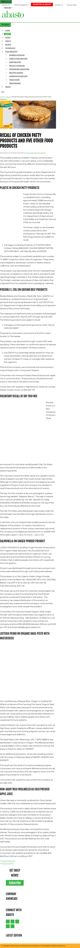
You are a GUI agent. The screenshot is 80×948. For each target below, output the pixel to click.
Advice (7, 37)
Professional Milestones (19, 69)
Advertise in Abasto (42, 4)
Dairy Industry (15, 62)
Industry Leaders (16, 73)
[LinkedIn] (12, 921)
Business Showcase (17, 55)
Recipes (8, 44)
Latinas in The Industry (18, 76)
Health (8, 41)
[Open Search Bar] (3, 92)
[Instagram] (17, 921)
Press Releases (15, 83)
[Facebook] (12, 926)
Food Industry (11, 52)
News (7, 34)
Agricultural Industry (18, 59)
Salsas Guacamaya (8, 861)
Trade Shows (14, 80)
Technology (10, 48)
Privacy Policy (72, 5)
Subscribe (15, 883)
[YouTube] (8, 926)
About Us (5, 5)
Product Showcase (17, 66)
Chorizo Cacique (7, 863)
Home (7, 30)
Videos (8, 87)
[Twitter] (8, 921)
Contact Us (59, 5)
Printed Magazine (20, 5)
